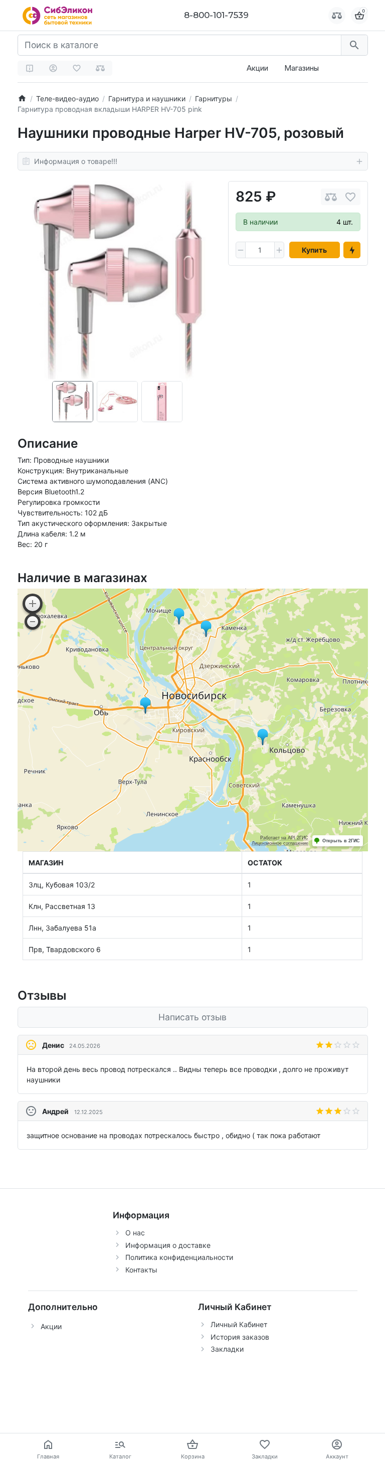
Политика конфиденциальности (179, 1257)
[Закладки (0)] (77, 68)
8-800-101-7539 (216, 15)
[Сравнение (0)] (100, 68)
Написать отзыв (192, 1017)
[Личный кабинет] (53, 68)
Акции (257, 68)
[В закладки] (350, 197)
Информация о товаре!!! (75, 161)
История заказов (240, 1337)
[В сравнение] (331, 197)
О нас (135, 1232)
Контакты (141, 1269)
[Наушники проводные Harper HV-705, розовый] (118, 281)
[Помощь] (30, 68)
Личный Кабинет (239, 1324)
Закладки (227, 1349)
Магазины (301, 68)
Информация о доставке (168, 1245)
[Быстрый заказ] (351, 250)
